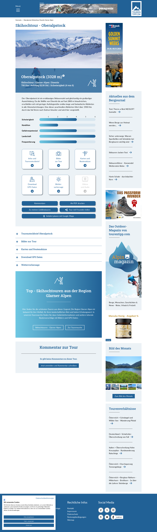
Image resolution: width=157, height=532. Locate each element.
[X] (107, 510)
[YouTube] (107, 517)
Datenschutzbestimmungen (45, 498)
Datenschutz (72, 514)
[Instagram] (113, 510)
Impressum (72, 511)
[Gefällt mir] (113, 517)
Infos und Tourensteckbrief (32, 160)
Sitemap (70, 520)
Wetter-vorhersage (58, 185)
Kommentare (39, 203)
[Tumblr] (100, 517)
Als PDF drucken (77, 203)
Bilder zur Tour (58, 160)
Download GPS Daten (32, 185)
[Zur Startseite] (136, 8)
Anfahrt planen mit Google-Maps (60, 216)
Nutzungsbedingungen (76, 517)
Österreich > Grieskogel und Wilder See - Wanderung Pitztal (122, 419)
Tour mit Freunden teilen (79, 209)
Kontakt (70, 508)
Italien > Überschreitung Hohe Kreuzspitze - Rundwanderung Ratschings (122, 450)
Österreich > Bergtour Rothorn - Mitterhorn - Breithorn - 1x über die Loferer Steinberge (122, 480)
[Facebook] (100, 510)
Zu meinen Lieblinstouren (40, 209)
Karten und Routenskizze (85, 160)
